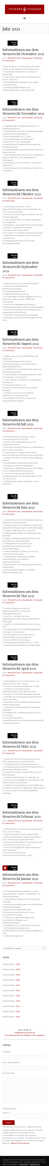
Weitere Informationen (20, 1143)
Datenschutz (35, 1164)
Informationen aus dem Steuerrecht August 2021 (20, 341)
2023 (18, 975)
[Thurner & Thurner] (24, 9)
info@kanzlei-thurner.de (24, 1033)
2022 (18, 980)
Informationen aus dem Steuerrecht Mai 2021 (20, 593)
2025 (18, 964)
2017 (18, 1006)
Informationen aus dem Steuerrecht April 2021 (20, 666)
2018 (18, 1001)
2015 (18, 1017)
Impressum (23, 1164)
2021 (18, 985)
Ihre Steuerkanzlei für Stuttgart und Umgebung (24, 1035)
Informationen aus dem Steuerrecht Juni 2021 (20, 505)
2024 (18, 969)
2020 (18, 990)
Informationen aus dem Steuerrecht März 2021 (20, 744)
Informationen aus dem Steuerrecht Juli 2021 (20, 422)
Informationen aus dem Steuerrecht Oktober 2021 (21, 191)
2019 (18, 996)
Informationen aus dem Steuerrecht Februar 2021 (21, 814)
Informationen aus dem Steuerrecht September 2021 (20, 266)
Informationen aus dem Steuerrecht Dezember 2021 (23, 51)
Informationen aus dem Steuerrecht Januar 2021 (20, 876)
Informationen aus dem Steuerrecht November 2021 (23, 111)
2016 (18, 1011)
